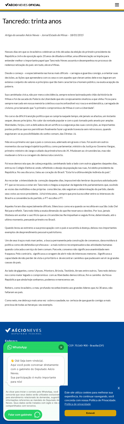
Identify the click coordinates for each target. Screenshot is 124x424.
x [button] (119, 387)
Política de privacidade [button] (78, 404)
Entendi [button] (90, 413)
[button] (61, 347)
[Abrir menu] (118, 4)
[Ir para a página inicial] (23, 330)
